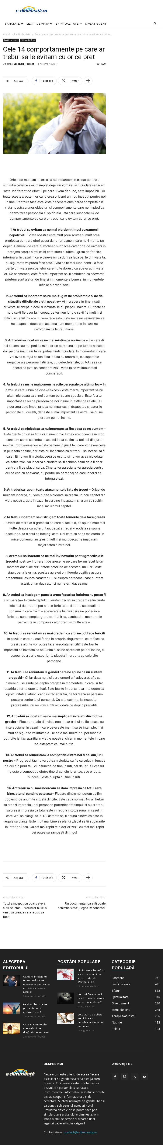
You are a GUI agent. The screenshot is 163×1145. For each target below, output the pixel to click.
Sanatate (12, 23)
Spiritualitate (67, 23)
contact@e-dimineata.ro (80, 1132)
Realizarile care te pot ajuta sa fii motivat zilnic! (35, 1008)
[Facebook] (115, 1077)
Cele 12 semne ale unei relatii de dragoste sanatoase (36, 1028)
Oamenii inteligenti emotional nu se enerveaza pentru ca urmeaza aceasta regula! (36, 984)
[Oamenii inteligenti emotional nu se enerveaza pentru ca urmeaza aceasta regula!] (11, 980)
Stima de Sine (28, 40)
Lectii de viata (37, 23)
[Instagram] (124, 1076)
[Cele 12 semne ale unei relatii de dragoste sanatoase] (11, 1028)
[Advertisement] (110, 9)
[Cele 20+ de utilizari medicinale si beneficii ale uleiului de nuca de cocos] (65, 1018)
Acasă (6, 34)
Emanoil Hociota (24, 63)
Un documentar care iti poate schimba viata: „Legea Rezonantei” (82, 906)
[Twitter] (134, 1077)
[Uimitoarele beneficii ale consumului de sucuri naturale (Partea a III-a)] (65, 974)
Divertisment (96, 23)
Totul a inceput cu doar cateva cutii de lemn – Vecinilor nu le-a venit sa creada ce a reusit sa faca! (25, 910)
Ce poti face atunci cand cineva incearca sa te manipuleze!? (90, 998)
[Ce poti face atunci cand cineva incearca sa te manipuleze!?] (65, 998)
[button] (155, 24)
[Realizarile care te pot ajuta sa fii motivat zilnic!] (11, 1008)
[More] (88, 81)
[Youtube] (144, 1077)
